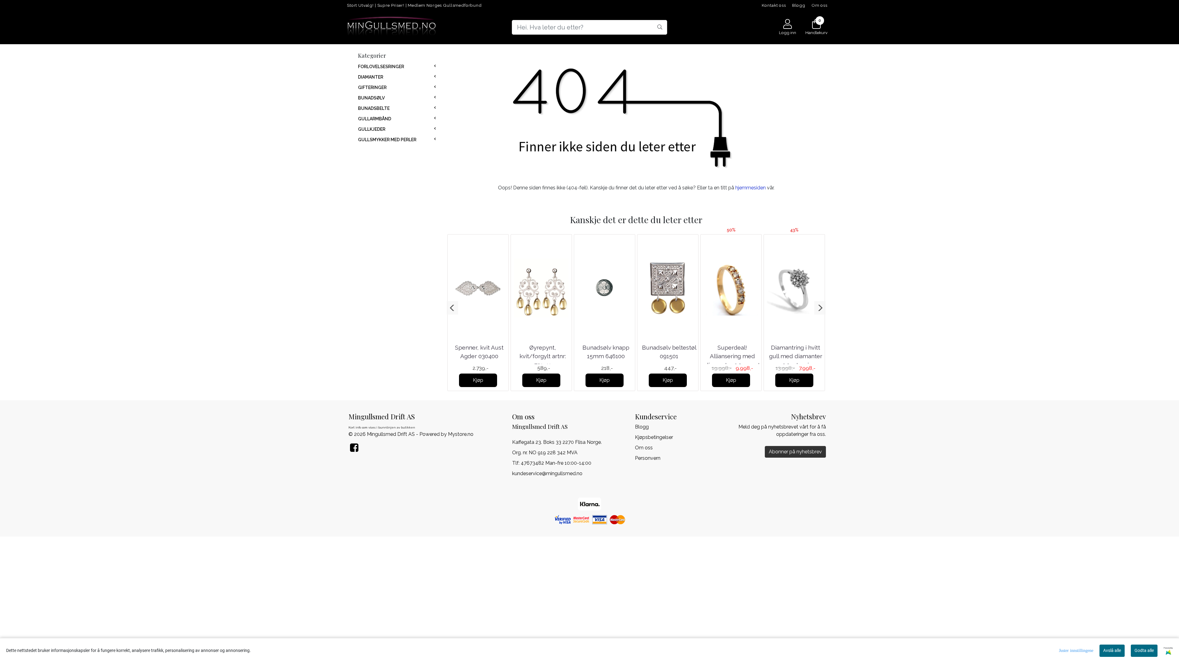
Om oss (819, 5)
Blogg (798, 5)
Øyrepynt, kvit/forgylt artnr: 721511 (542, 356)
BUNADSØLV (371, 97)
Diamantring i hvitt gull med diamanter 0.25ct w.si (795, 356)
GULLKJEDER (371, 129)
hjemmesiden (750, 188)
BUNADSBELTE (374, 108)
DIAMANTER (370, 77)
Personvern (647, 458)
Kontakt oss (774, 5)
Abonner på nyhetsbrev (795, 452)
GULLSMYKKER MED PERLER (387, 139)
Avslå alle (1112, 650)
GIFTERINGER (372, 87)
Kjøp (478, 380)
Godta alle (1144, 650)
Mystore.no (460, 434)
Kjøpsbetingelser (654, 437)
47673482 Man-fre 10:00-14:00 (556, 463)
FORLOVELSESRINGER (381, 66)
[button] (452, 308)
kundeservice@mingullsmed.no (547, 473)
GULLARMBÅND (374, 118)
